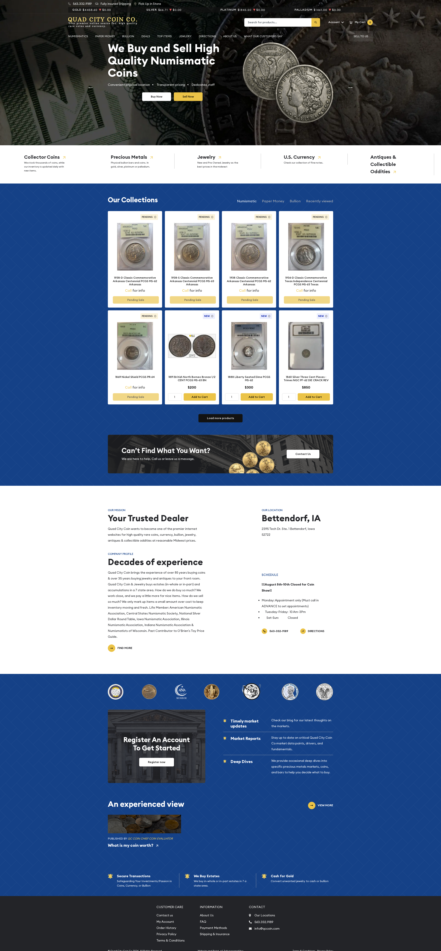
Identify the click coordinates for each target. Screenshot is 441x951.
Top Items (164, 36)
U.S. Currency (299, 157)
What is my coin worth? (130, 845)
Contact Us (303, 454)
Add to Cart (200, 397)
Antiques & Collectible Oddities (383, 164)
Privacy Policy (166, 934)
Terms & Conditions (170, 940)
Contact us (164, 915)
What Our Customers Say (263, 36)
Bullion (128, 36)
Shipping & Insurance (215, 934)
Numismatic (247, 201)
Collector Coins (42, 157)
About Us (230, 36)
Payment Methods (213, 928)
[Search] (315, 22)
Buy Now (156, 96)
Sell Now (188, 96)
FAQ (203, 922)
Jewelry (206, 157)
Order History (166, 928)
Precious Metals (129, 157)
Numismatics (78, 36)
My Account (165, 922)
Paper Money (105, 36)
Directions (207, 36)
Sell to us (361, 36)
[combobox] (278, 22)
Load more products (220, 418)
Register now (156, 762)
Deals (145, 36)
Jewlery (185, 36)
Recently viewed (319, 201)
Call (128, 290)
